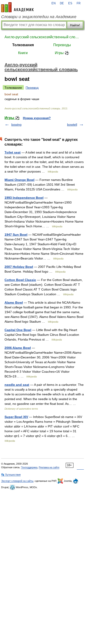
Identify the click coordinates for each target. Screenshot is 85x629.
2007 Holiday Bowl (19, 267)
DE (62, 3)
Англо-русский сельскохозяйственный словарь (42, 37)
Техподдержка (29, 467)
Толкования (23, 45)
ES (70, 3)
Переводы (62, 45)
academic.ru (17, 7)
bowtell (72, 124)
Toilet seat (13, 152)
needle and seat (17, 385)
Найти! (75, 25)
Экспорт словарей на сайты (17, 481)
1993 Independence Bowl (24, 197)
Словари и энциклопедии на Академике (38, 16)
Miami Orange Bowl (19, 180)
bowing (16, 124)
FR (78, 3)
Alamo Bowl (14, 302)
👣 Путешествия (11, 474)
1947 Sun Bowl (16, 234)
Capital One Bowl (18, 330)
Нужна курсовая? (37, 118)
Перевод (32, 87)
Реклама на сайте (49, 467)
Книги (23, 53)
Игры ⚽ (62, 53)
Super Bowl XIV (16, 417)
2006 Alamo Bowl (18, 348)
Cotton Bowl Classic (20, 280)
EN (53, 3)
